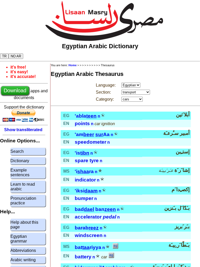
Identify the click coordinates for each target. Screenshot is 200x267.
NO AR (16, 56)
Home (72, 65)
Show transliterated (23, 130)
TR (4, 56)
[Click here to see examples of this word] (115, 247)
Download (15, 90)
